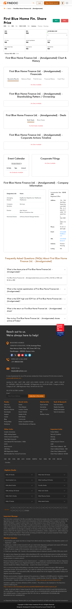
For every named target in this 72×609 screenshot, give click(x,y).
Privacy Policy (7, 421)
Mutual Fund (43, 409)
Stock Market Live (11, 480)
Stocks (9, 8)
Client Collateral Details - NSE (59, 449)
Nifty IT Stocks (10, 501)
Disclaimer (7, 424)
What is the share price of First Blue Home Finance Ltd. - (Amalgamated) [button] (29, 270)
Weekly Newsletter (59, 407)
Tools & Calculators (59, 412)
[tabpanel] (36, 85)
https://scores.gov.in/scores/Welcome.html (49, 580)
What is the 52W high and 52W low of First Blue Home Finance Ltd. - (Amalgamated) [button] (35, 300)
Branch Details (23, 412)
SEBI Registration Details (11, 451)
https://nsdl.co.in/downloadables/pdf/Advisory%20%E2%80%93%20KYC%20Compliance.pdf (30, 587)
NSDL (45, 459)
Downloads (7, 412)
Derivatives (43, 407)
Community (22, 419)
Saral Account (8, 446)
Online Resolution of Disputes (27, 424)
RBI (50, 459)
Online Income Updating (11, 437)
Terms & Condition (56, 434)
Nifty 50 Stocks (10, 475)
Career (6, 417)
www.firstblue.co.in (63, 240)
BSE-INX (59, 459)
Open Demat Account (51, 3)
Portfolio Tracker (44, 414)
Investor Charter (23, 409)
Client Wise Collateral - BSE (58, 446)
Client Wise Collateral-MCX (58, 451)
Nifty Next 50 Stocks (44, 475)
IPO (41, 412)
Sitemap (53, 437)
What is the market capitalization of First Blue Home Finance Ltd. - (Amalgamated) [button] (33, 290)
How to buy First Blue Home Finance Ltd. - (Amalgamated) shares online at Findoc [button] (33, 319)
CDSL (13, 459)
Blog (5, 419)
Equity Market (44, 404)
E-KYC (6, 444)
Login (39, 3)
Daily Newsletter (58, 404)
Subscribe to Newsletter (36, 396)
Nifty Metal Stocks (43, 501)
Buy (56, 20)
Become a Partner (9, 409)
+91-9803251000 (17, 362)
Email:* (8, 393)
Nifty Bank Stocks (11, 485)
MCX (23, 459)
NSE (5, 459)
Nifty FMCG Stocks (11, 496)
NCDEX (28, 459)
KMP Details (22, 417)
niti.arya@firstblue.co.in (63, 234)
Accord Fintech (46, 607)
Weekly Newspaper (59, 409)
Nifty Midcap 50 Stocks (12, 491)
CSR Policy (7, 449)
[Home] (4, 8)
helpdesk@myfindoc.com (19, 371)
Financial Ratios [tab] (49, 79)
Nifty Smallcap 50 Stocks (45, 480)
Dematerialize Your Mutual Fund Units (15, 454)
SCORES (53, 439)
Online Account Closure (57, 441)
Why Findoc (7, 407)
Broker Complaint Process (26, 421)
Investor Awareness (9, 432)
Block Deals (41, 120)
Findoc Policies (55, 432)
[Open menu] (67, 3)
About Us (6, 404)
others (26, 511)
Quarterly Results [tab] (13, 79)
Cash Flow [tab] (61, 79)
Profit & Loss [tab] (37, 79)
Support (6, 414)
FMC (40, 459)
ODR (52, 444)
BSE (9, 459)
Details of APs (22, 414)
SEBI (18, 459)
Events (20, 404)
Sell (64, 20)
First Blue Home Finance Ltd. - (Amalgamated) (28, 8)
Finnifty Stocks (42, 485)
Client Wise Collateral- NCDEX (59, 454)
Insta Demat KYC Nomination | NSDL (15, 441)
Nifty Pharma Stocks (44, 496)
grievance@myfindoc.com (13, 378)
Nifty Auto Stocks (43, 491)
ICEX (53, 459)
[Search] (33, 3)
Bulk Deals (30, 120)
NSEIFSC (34, 459)
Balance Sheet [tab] (26, 79)
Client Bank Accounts (10, 439)
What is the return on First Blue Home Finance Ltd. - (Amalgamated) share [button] (34, 309)
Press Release (22, 407)
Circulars (7, 462)
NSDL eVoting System (10, 434)
